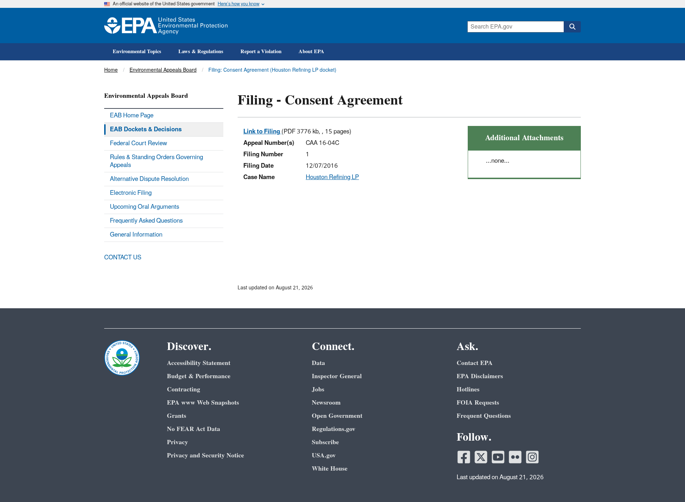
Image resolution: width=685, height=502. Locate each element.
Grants (176, 416)
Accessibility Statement (198, 363)
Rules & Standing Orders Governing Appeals (156, 161)
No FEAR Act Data (193, 429)
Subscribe (325, 442)
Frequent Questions (484, 416)
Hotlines (468, 389)
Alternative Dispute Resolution (149, 179)
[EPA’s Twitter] (481, 457)
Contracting (183, 389)
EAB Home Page (131, 115)
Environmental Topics (137, 51)
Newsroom (326, 402)
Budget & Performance (198, 376)
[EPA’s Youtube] (498, 457)
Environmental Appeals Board (163, 70)
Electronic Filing (131, 193)
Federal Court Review (138, 143)
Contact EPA (475, 363)
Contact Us (122, 257)
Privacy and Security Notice (205, 455)
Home (111, 70)
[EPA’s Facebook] (464, 457)
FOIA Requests (478, 402)
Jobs (318, 389)
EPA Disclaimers (480, 376)
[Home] (166, 25)
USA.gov (324, 455)
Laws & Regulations (200, 51)
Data (318, 363)
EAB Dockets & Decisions (146, 129)
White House (329, 468)
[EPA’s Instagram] (532, 457)
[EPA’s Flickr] (515, 457)
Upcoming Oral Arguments (144, 207)
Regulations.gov (333, 429)
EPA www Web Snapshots (203, 402)
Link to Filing (262, 131)
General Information (136, 234)
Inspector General (337, 376)
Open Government (337, 416)
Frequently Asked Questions (146, 220)
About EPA (311, 51)
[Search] (572, 26)
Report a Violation (260, 51)
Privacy (177, 442)
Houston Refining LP (332, 177)
